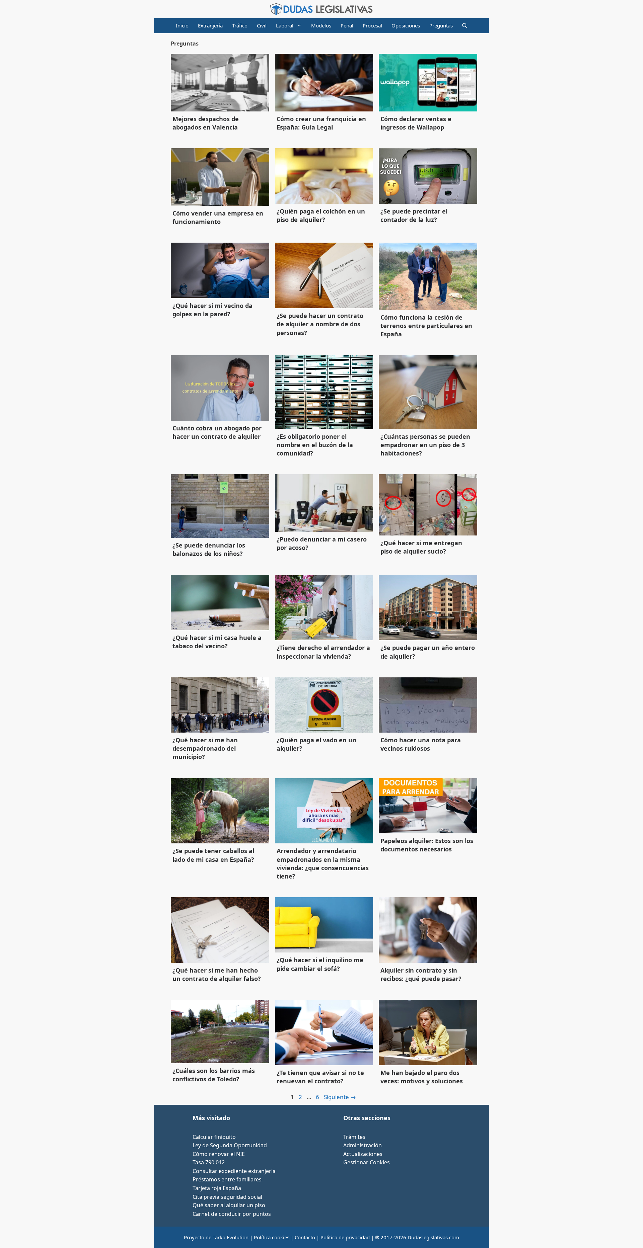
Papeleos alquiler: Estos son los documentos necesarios (426, 845)
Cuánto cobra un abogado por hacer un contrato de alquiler (217, 432)
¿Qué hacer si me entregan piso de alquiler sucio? (421, 547)
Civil (262, 25)
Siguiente (340, 1097)
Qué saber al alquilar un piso (229, 1205)
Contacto (305, 1237)
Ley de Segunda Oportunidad (230, 1145)
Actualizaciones (362, 1154)
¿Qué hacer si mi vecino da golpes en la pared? (212, 310)
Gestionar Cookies (366, 1162)
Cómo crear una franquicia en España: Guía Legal (321, 123)
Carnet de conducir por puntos (232, 1214)
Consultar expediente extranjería (234, 1171)
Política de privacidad (345, 1237)
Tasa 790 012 (209, 1162)
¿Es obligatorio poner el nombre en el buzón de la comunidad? (315, 444)
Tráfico (239, 25)
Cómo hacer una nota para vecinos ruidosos (420, 744)
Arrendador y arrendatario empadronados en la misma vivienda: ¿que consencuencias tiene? (323, 863)
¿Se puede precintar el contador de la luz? (413, 215)
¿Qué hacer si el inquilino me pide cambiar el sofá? (320, 964)
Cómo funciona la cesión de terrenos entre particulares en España (426, 325)
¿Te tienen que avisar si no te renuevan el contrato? (320, 1077)
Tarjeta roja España (217, 1188)
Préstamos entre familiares (227, 1179)
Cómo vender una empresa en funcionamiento (217, 217)
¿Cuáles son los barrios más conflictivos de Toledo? (213, 1075)
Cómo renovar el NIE (219, 1154)
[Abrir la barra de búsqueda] (464, 25)
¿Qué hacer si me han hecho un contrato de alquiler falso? (216, 974)
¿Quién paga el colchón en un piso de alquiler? (321, 215)
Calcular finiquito (214, 1137)
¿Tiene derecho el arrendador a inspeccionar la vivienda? (323, 652)
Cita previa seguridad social (227, 1196)
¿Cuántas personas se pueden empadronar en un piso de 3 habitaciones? (425, 444)
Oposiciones (405, 25)
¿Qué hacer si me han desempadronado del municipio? (205, 748)
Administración (362, 1145)
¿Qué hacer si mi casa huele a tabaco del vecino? (217, 642)
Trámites (354, 1137)
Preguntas (441, 25)
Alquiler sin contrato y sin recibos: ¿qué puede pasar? (420, 974)
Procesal (372, 25)
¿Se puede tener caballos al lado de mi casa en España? (213, 855)
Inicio (182, 25)
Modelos (321, 25)
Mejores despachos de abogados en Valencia (205, 123)
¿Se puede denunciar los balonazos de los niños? (208, 549)
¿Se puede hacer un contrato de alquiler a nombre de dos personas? (320, 324)
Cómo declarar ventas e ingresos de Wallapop (415, 123)
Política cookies (271, 1237)
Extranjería (210, 25)
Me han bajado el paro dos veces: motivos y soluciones (421, 1077)
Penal (347, 25)
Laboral (284, 25)
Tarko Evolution (230, 1237)
